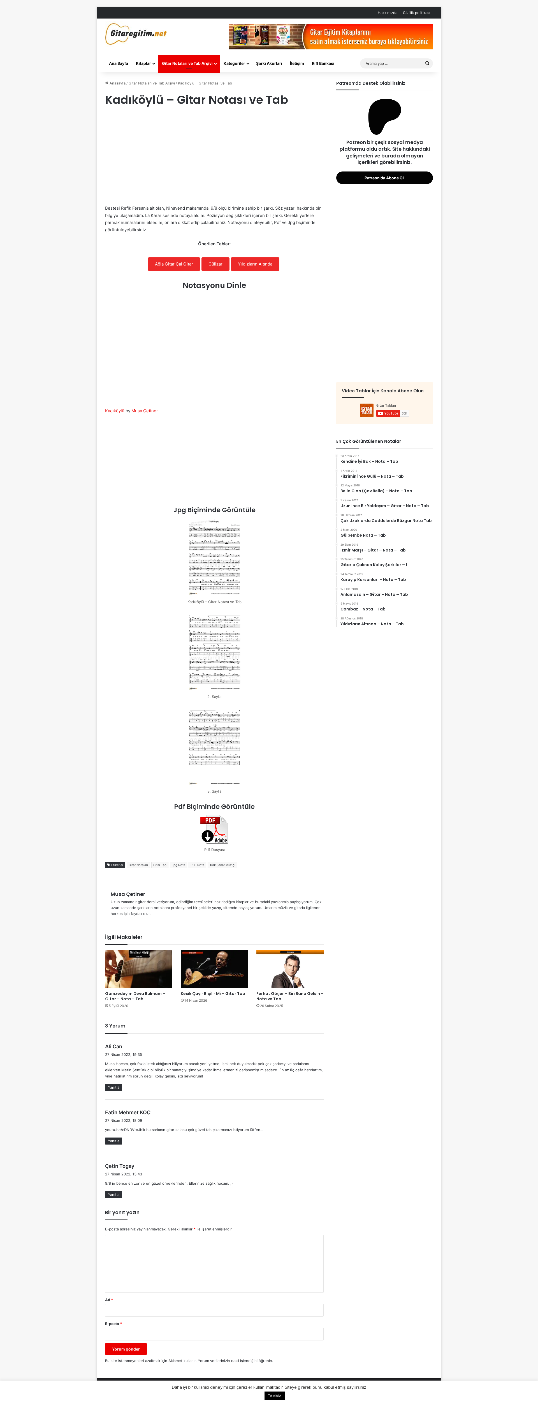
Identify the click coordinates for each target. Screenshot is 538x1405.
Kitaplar (143, 63)
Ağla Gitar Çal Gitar (174, 264)
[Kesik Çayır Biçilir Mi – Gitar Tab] (214, 969)
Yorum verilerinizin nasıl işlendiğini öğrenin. (235, 1360)
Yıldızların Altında (255, 264)
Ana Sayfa (118, 63)
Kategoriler (234, 63)
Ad (109, 1300)
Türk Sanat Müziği (222, 865)
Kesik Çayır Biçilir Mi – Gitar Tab (213, 993)
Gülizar (215, 264)
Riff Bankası (323, 63)
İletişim (297, 63)
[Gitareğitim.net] (136, 34)
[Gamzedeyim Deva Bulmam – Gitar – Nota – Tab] (138, 969)
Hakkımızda (387, 12)
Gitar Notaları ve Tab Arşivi (187, 63)
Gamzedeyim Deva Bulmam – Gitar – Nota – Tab (135, 996)
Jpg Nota (178, 865)
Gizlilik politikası (416, 12)
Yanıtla (113, 1087)
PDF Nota (197, 865)
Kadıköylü (114, 410)
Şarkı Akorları (269, 63)
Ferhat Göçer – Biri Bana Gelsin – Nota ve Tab (290, 996)
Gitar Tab (159, 865)
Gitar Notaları (138, 865)
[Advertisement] (214, 157)
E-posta (113, 1323)
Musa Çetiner (144, 410)
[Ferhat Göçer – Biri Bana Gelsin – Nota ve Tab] (290, 969)
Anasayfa (117, 83)
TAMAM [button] (275, 1395)
